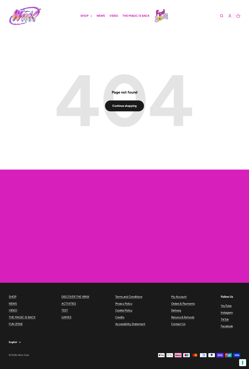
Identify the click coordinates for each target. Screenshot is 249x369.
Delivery (176, 310)
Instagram (227, 312)
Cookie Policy (123, 310)
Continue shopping (124, 106)
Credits (119, 317)
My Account (179, 296)
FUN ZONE (161, 16)
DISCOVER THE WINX (75, 296)
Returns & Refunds (182, 317)
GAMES (66, 317)
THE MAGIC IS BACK (136, 15)
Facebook (227, 326)
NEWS (101, 15)
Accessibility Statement (130, 324)
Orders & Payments (183, 303)
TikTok (225, 319)
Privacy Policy (123, 303)
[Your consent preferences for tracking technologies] (242, 362)
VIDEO (113, 15)
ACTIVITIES (68, 303)
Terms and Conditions (128, 296)
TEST (64, 310)
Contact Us (178, 324)
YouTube (226, 306)
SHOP (84, 15)
